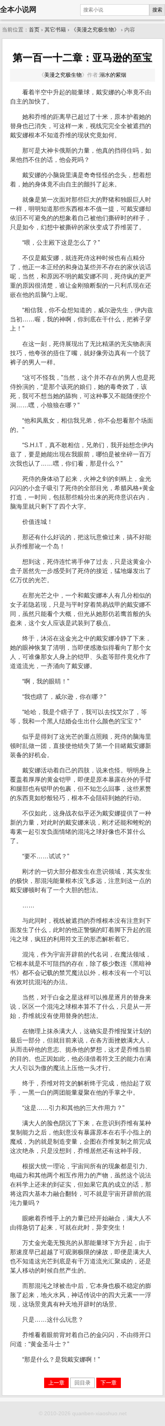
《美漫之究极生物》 (95, 30)
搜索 (157, 10)
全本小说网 (18, 9)
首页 (34, 30)
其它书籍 (55, 30)
